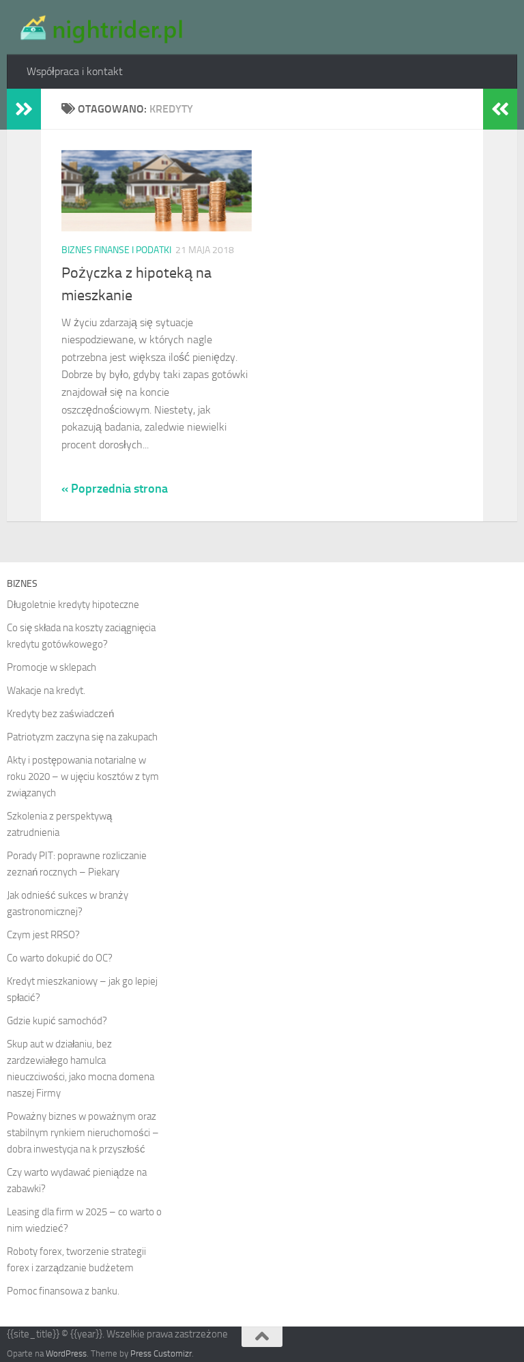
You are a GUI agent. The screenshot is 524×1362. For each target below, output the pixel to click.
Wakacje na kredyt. (46, 690)
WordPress (66, 1353)
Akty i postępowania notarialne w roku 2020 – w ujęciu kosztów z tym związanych (83, 776)
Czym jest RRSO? (43, 935)
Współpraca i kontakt (75, 71)
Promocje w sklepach (51, 667)
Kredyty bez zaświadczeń (60, 714)
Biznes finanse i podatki (116, 250)
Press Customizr (161, 1353)
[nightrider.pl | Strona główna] (99, 27)
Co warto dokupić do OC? (60, 958)
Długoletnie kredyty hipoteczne (73, 604)
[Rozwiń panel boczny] (24, 109)
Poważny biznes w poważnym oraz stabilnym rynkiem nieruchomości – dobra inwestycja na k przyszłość (83, 1132)
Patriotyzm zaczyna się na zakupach (82, 737)
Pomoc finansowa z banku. (63, 1291)
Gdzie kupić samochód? (57, 1021)
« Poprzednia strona (114, 488)
